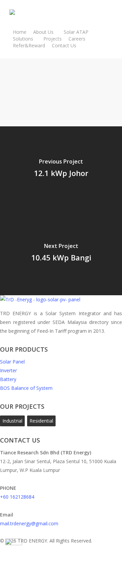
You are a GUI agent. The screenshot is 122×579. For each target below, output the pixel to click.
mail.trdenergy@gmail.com (29, 523)
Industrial (12, 421)
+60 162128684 (17, 497)
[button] (61, 574)
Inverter (8, 370)
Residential (41, 421)
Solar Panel (12, 361)
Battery (8, 379)
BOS (26, 388)
